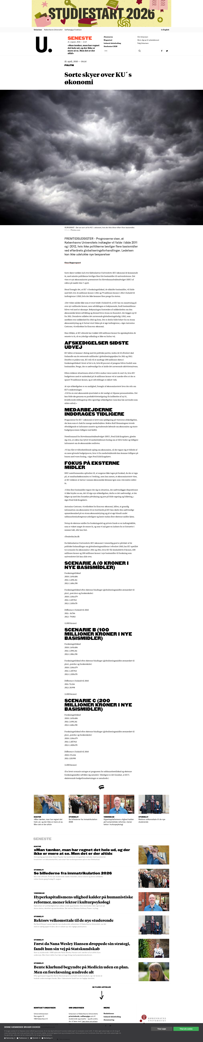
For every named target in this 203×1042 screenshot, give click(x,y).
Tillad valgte (161, 1029)
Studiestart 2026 (110, 46)
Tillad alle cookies (186, 1029)
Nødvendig (10, 1038)
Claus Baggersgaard (72, 263)
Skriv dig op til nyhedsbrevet (148, 40)
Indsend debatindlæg (112, 43)
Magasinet (108, 40)
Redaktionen (109, 1013)
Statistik (36, 1038)
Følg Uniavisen (143, 43)
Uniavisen (38, 30)
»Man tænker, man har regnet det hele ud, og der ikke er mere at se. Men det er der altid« (83, 49)
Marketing (48, 1038)
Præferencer (24, 1038)
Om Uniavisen (142, 37)
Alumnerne (108, 37)
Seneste (80, 38)
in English (165, 30)
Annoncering (109, 1020)
